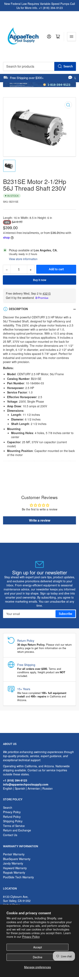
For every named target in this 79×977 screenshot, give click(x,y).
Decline (37, 957)
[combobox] (39, 66)
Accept (37, 947)
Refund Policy (12, 817)
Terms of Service (14, 826)
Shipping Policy (12, 821)
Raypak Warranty (14, 872)
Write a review (39, 520)
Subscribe (65, 614)
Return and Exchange (17, 830)
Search (68, 66)
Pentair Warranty (14, 854)
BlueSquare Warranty (16, 859)
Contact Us (10, 835)
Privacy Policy (31, 937)
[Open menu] (71, 36)
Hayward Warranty (15, 868)
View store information (23, 259)
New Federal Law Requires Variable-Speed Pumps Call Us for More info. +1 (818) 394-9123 (39, 6)
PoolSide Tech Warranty (18, 877)
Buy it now (39, 280)
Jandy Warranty (13, 863)
